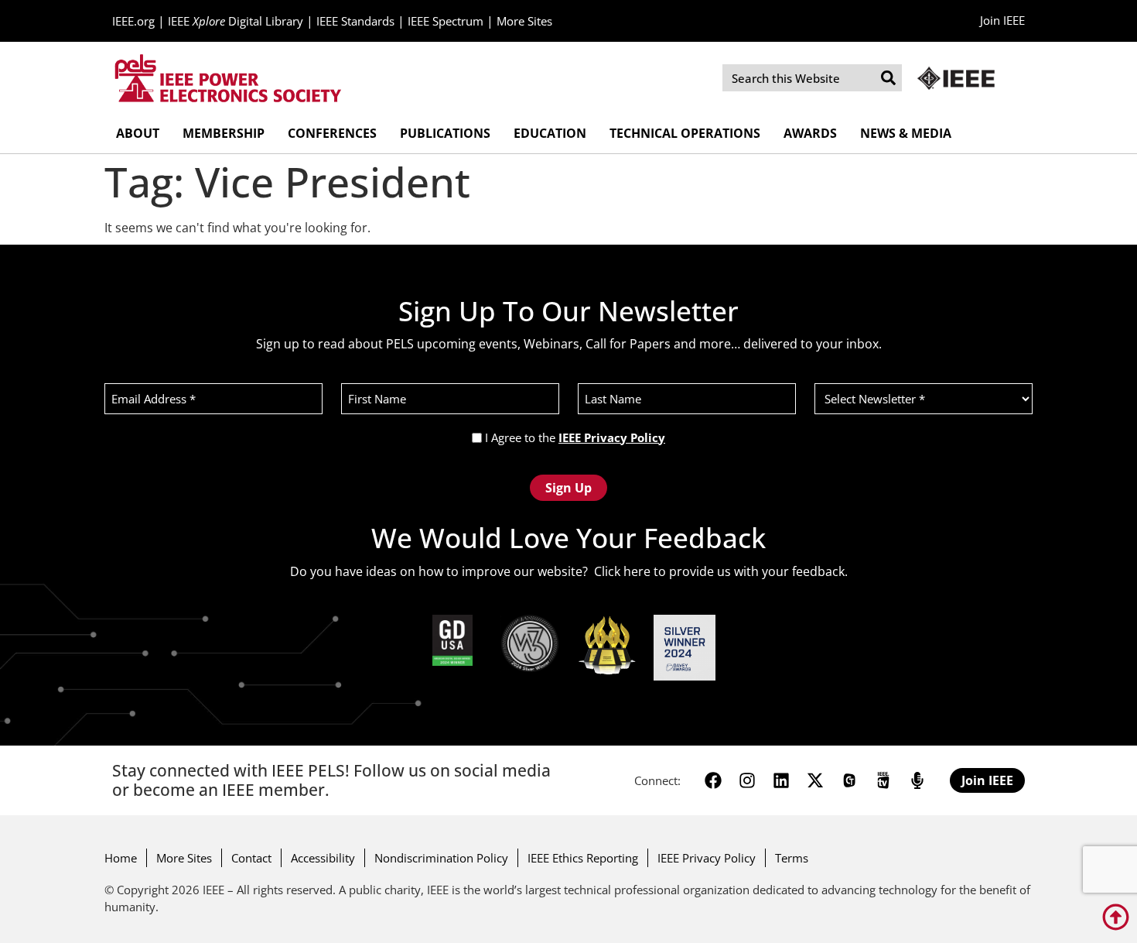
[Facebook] (713, 780)
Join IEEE (1002, 20)
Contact (251, 858)
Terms (791, 858)
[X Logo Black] (815, 780)
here (636, 571)
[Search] (888, 77)
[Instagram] (747, 780)
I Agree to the (575, 438)
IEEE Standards (355, 21)
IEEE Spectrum (445, 21)
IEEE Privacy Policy (611, 437)
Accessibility (323, 858)
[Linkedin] (781, 780)
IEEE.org (133, 21)
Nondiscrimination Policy (441, 858)
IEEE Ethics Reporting (583, 858)
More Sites (524, 21)
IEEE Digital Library (235, 21)
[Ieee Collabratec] (849, 780)
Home (120, 858)
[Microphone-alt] (917, 780)
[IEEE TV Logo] (883, 780)
